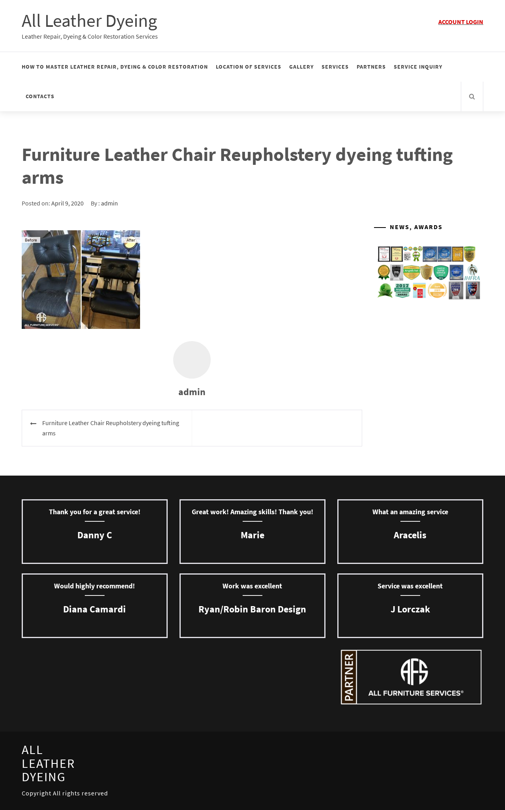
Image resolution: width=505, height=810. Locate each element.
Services (335, 66)
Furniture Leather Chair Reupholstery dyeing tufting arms (110, 428)
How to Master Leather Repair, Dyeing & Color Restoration (115, 66)
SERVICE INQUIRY (418, 66)
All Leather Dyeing (89, 20)
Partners (371, 66)
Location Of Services (248, 66)
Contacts (40, 96)
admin (109, 203)
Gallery (301, 66)
